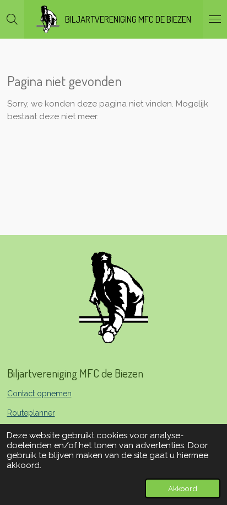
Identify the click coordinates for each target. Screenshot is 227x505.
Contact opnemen (39, 393)
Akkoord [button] (182, 488)
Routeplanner (31, 412)
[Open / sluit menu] (215, 19)
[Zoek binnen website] (12, 19)
